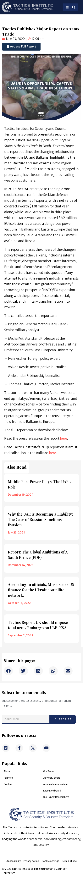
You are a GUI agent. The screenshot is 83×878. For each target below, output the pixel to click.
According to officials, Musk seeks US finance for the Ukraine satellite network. (41, 590)
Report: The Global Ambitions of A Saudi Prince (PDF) (38, 554)
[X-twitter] (33, 748)
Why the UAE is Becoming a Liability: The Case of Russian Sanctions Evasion (40, 519)
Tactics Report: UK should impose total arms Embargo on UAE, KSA (38, 625)
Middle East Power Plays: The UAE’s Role (39, 484)
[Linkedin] (6, 748)
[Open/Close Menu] (67, 7)
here (63, 438)
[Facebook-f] (19, 748)
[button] (8, 670)
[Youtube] (46, 748)
